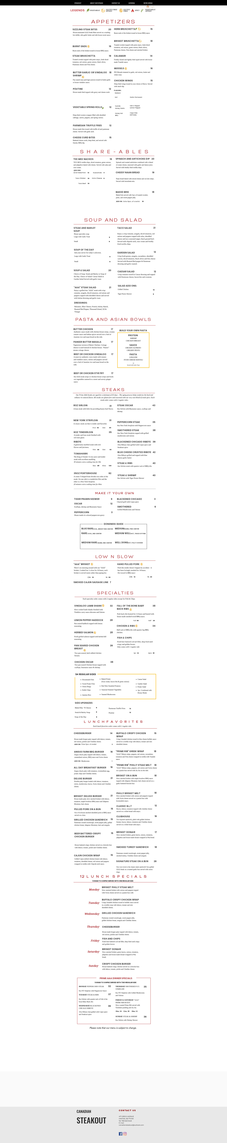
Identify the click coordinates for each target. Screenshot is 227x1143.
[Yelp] (2, 581)
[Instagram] (2, 575)
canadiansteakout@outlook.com (131, 1125)
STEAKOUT (91, 1120)
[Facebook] (2, 570)
